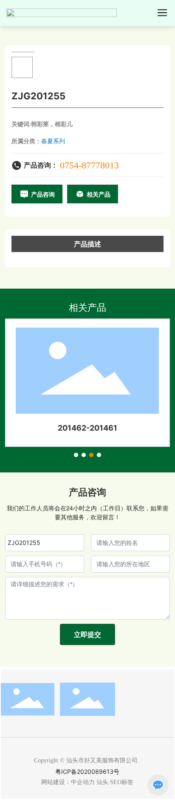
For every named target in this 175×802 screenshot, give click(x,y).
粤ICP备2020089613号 (87, 771)
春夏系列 (53, 141)
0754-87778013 (89, 165)
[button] (76, 455)
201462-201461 (87, 427)
